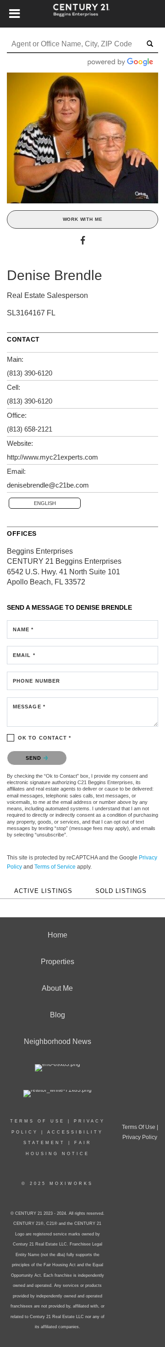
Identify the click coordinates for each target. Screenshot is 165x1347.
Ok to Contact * (45, 738)
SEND (35, 758)
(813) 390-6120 (29, 373)
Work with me (83, 219)
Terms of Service (55, 867)
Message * (29, 706)
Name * (23, 629)
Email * (24, 655)
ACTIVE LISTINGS (43, 891)
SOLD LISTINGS (121, 891)
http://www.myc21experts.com (52, 457)
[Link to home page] (82, 14)
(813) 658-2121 (29, 429)
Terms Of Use (37, 1121)
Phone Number (36, 681)
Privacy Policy (139, 1137)
